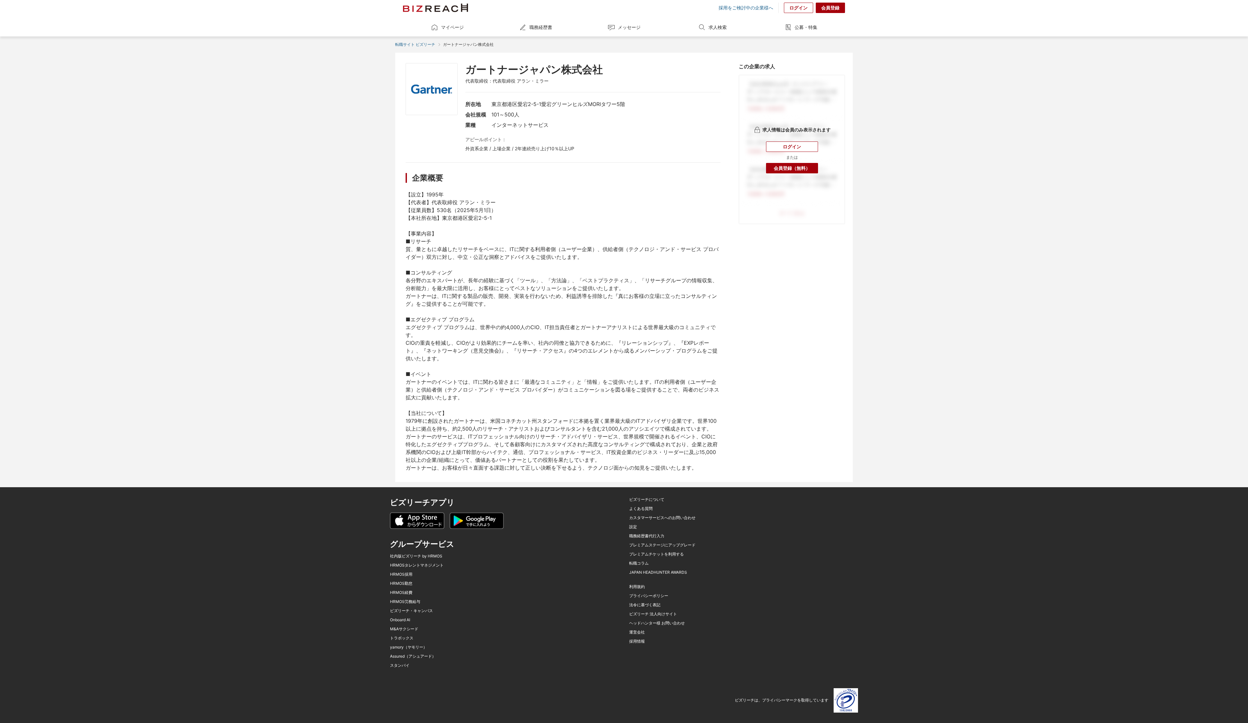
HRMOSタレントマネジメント (417, 565)
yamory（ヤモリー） (408, 647)
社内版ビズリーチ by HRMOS (416, 556)
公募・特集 (806, 27)
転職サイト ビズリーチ (415, 44)
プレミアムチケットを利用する (656, 554)
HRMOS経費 (401, 593)
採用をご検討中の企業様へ (746, 8)
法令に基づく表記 (644, 605)
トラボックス (401, 638)
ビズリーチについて (646, 500)
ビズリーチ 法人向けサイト (653, 614)
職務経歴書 (540, 27)
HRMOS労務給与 (405, 602)
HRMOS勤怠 (401, 583)
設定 (633, 527)
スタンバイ (400, 665)
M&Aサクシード (404, 629)
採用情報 (637, 641)
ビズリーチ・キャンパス (411, 611)
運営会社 (637, 632)
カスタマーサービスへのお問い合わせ (662, 518)
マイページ (452, 27)
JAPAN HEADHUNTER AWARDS (658, 572)
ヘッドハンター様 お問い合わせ (657, 623)
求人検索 (717, 27)
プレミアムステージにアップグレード (662, 545)
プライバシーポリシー (648, 596)
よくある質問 (641, 509)
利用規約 (637, 587)
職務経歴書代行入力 (646, 536)
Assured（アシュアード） (413, 656)
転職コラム (639, 563)
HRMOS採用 (401, 574)
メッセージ (629, 27)
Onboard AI (400, 620)
